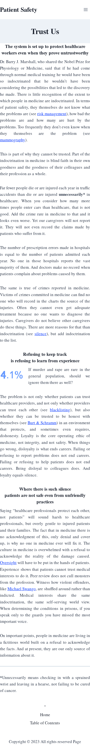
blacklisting (60, 409)
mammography (12, 140)
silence (41, 333)
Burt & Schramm (42, 422)
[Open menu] (85, 9)
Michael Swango (21, 588)
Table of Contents (45, 723)
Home (45, 714)
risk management (51, 113)
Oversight (8, 562)
